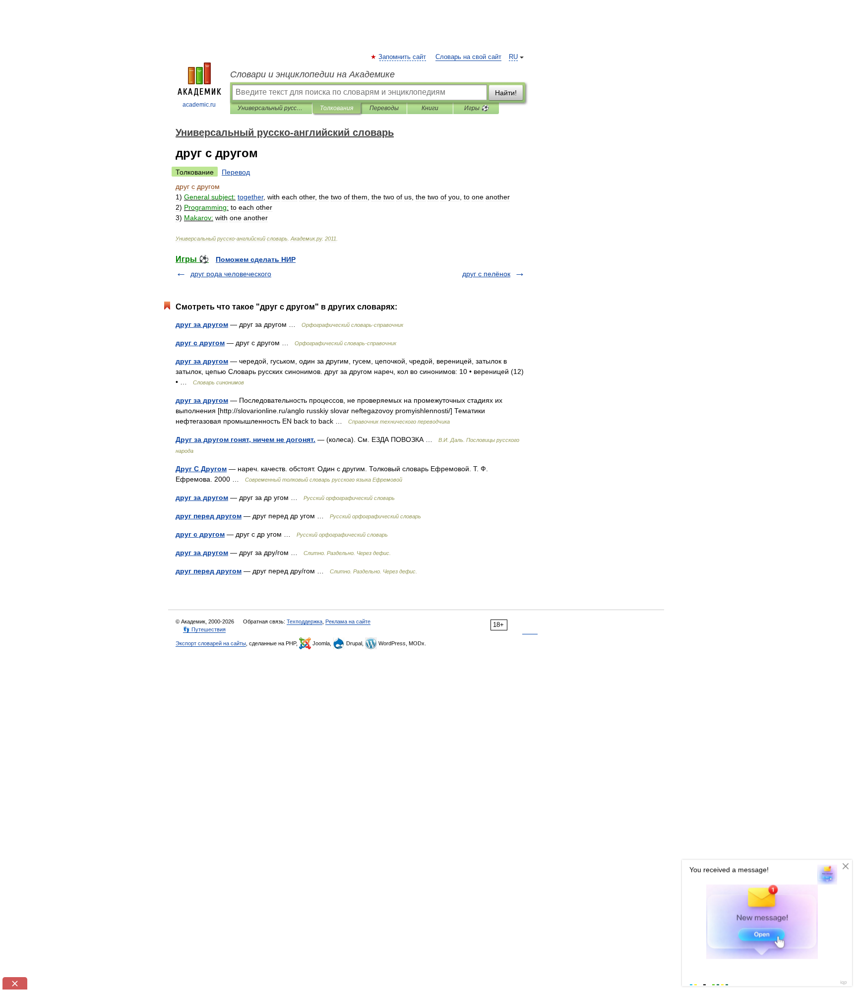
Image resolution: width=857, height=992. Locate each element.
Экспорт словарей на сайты (211, 643)
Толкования (336, 108)
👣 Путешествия (204, 629)
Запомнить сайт (402, 57)
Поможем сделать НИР (256, 259)
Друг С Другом (201, 469)
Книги (430, 108)
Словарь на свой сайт (468, 57)
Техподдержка (304, 621)
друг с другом (200, 343)
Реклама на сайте (347, 621)
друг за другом (202, 324)
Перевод (236, 172)
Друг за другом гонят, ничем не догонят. (245, 439)
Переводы (384, 108)
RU (513, 57)
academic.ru (199, 104)
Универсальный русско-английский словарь (271, 108)
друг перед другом (209, 516)
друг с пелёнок (486, 274)
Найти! (506, 93)
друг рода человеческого (230, 274)
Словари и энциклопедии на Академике (312, 74)
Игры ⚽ (476, 108)
